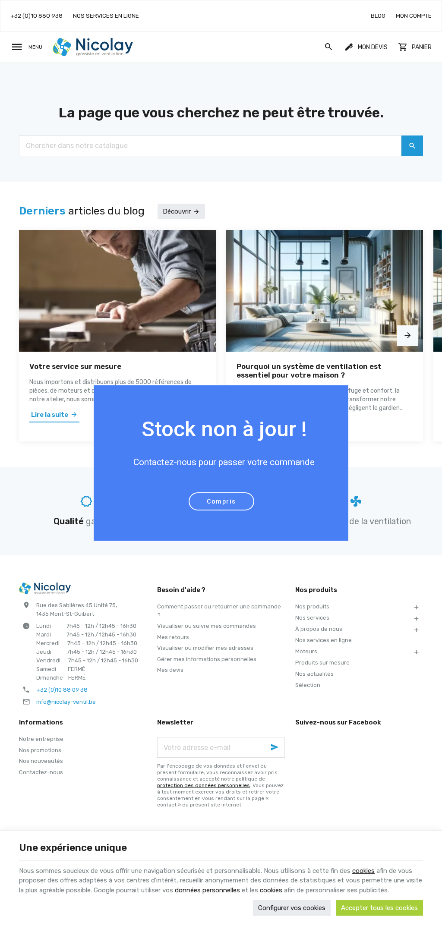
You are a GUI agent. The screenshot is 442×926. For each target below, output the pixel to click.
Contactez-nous (41, 772)
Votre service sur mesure (75, 366)
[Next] (407, 335)
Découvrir (177, 211)
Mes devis (170, 670)
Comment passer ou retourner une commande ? (219, 610)
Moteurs (306, 651)
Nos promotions (40, 750)
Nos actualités (314, 674)
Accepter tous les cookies (379, 908)
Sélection (307, 685)
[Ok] (274, 747)
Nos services (312, 617)
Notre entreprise (41, 739)
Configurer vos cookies (291, 908)
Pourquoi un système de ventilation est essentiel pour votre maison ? (309, 370)
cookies (363, 871)
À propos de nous (318, 629)
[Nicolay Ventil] (92, 47)
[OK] (412, 145)
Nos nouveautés (41, 761)
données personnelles (207, 890)
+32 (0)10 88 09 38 (62, 690)
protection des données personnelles (203, 785)
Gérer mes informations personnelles (206, 659)
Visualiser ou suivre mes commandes (206, 626)
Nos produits (312, 606)
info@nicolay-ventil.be (66, 702)
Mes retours (173, 637)
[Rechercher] (329, 47)
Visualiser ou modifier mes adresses (205, 648)
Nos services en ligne (323, 640)
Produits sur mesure (322, 662)
